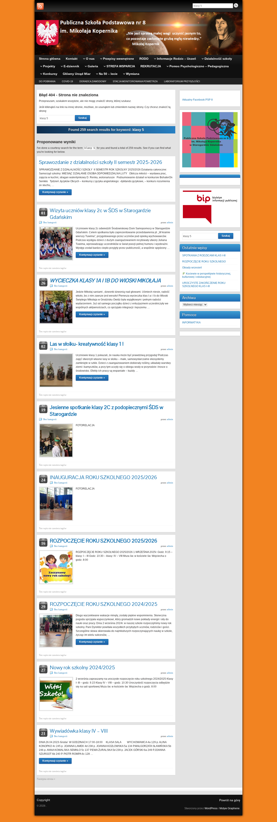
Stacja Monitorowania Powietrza (135, 81)
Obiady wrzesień (192, 267)
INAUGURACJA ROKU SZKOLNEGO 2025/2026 (103, 477)
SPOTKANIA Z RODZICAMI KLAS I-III (203, 255)
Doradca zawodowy (92, 81)
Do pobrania (47, 81)
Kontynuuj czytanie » (55, 192)
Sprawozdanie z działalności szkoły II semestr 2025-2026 (100, 162)
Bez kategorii (49, 222)
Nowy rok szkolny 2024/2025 (82, 667)
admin (170, 222)
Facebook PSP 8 (203, 99)
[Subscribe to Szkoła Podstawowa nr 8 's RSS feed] (40, 6)
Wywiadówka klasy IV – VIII (79, 730)
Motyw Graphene (229, 808)
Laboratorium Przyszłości (182, 81)
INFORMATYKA (191, 322)
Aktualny (187, 99)
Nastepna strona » (46, 778)
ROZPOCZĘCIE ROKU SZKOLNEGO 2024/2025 (103, 604)
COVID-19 (67, 81)
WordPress (211, 808)
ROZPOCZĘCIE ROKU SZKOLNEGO (204, 261)
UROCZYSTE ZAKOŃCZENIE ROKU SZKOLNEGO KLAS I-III (203, 284)
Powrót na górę (229, 800)
